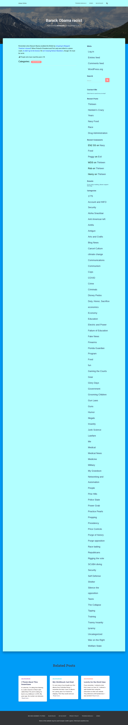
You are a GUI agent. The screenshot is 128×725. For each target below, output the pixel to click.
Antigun (91, 231)
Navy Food (93, 121)
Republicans (94, 552)
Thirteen (92, 104)
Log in (91, 51)
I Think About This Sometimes (29, 683)
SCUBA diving (95, 564)
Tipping (91, 610)
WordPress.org (95, 69)
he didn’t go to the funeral (31, 51)
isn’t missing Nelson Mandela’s (53, 51)
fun (89, 365)
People (91, 488)
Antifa (91, 225)
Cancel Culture (95, 248)
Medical (92, 447)
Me (89, 441)
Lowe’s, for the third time (95, 682)
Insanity (92, 424)
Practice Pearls (95, 511)
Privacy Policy (74, 716)
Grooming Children (97, 394)
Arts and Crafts (95, 236)
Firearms (92, 342)
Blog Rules (99, 3)
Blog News (93, 242)
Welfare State (95, 646)
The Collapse (94, 605)
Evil (100, 156)
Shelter (91, 582)
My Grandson (94, 471)
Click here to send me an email (96, 93)
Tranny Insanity (95, 622)
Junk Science (94, 430)
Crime (91, 283)
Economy (92, 313)
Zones (91, 3)
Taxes (91, 599)
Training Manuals (80, 3)
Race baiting (94, 546)
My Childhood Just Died (63, 682)
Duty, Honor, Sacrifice (98, 301)
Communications (96, 260)
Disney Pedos (95, 295)
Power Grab (94, 505)
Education (93, 319)
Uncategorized (36, 61)
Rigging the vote (96, 558)
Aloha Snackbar (96, 213)
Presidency (93, 523)
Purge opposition (96, 540)
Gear (90, 377)
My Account (62, 716)
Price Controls (95, 529)
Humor (91, 412)
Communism (94, 266)
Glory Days (93, 383)
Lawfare (92, 435)
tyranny (91, 628)
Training (92, 616)
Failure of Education (98, 330)
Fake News (93, 336)
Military (91, 465)
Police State (94, 499)
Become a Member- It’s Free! (36, 716)
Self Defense (94, 576)
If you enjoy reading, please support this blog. (97, 185)
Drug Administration (97, 133)
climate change (95, 254)
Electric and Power (97, 324)
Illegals (91, 418)
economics (93, 307)
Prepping (92, 517)
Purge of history (96, 535)
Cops (90, 272)
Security (92, 570)
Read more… (26, 698)
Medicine (92, 459)
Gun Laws (93, 400)
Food (90, 359)
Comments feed (96, 63)
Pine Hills (92, 494)
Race (90, 127)
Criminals (92, 289)
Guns (90, 406)
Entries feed (94, 57)
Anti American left (96, 219)
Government (94, 388)
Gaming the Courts (97, 371)
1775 (90, 196)
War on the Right (96, 640)
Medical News (95, 453)
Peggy (91, 156)
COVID (91, 278)
